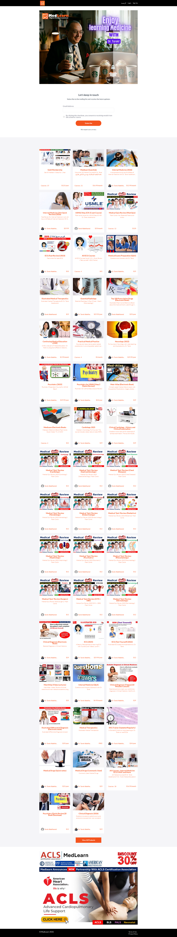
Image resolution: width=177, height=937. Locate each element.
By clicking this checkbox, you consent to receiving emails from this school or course (89, 116)
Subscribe (88, 123)
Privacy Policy (133, 934)
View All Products (88, 840)
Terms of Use (133, 932)
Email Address (68, 106)
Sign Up (135, 3)
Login (129, 3)
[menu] (129, 3)
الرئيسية (123, 3)
